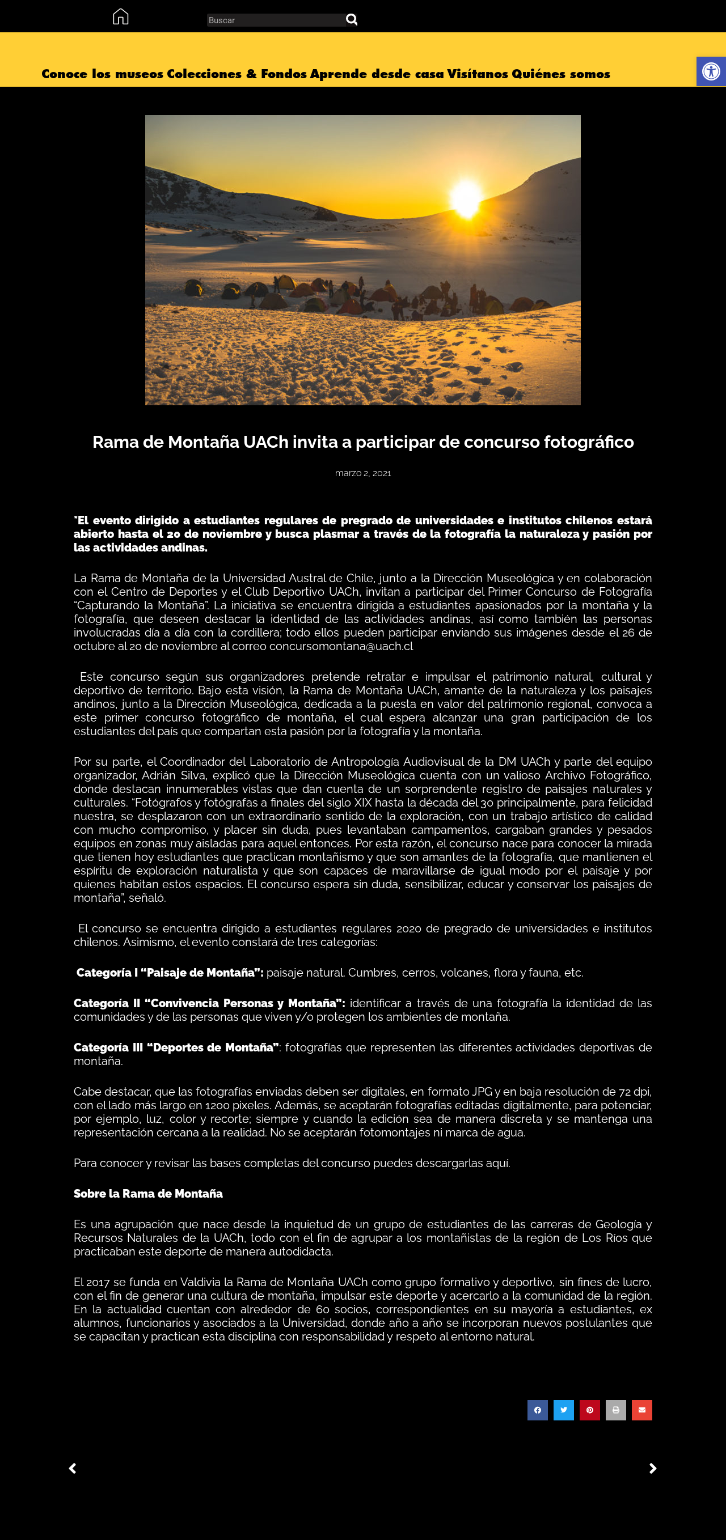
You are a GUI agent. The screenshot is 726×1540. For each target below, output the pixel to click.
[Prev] (215, 1469)
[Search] (351, 20)
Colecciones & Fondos (237, 73)
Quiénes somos (561, 73)
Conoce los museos (102, 73)
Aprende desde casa (377, 73)
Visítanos (478, 73)
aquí (497, 1163)
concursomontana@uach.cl (341, 646)
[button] (537, 1410)
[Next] (510, 1469)
